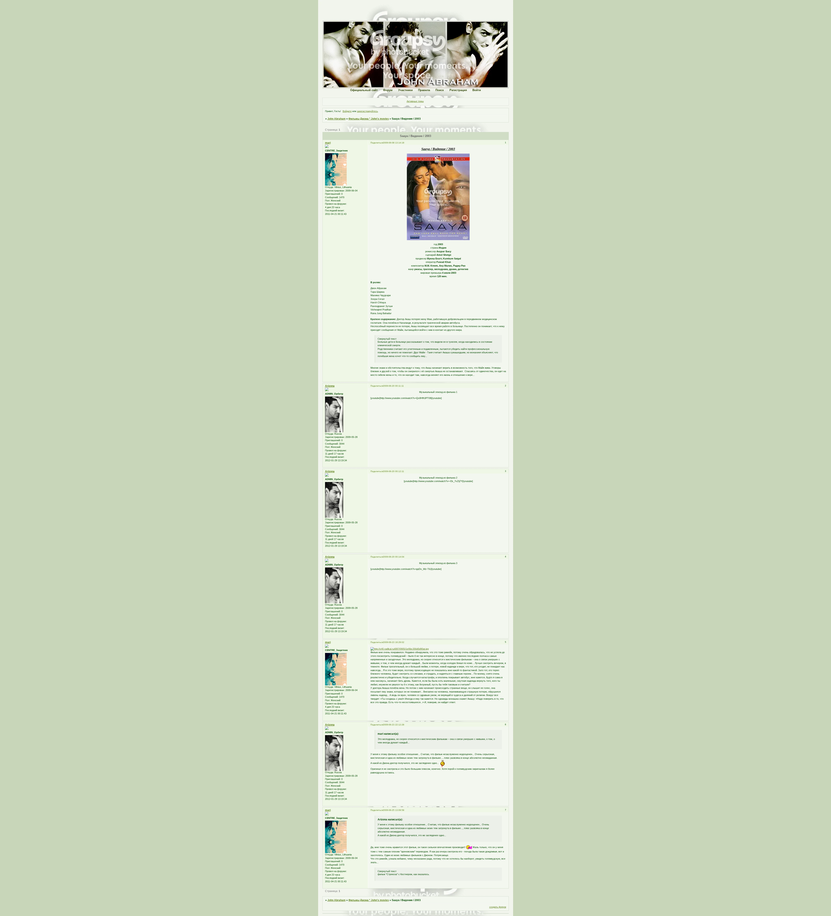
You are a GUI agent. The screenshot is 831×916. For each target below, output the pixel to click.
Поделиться (376, 142)
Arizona (330, 385)
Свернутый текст (387, 338)
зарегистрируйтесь (367, 111)
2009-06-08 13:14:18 (393, 142)
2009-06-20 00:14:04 (393, 557)
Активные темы (415, 101)
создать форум (497, 907)
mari (328, 142)
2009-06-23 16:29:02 (393, 642)
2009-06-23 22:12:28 (393, 724)
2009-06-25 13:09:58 (393, 810)
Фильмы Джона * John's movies (368, 118)
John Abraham (336, 118)
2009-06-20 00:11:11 (393, 386)
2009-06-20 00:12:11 (393, 471)
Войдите (347, 111)
